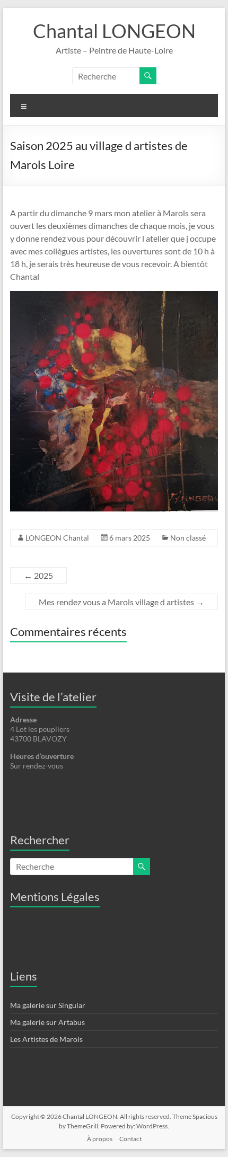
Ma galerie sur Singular (47, 1005)
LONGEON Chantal (57, 537)
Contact (130, 1139)
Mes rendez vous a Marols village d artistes (121, 602)
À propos (99, 1139)
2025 (38, 575)
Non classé (188, 537)
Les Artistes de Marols (46, 1039)
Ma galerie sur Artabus (47, 1022)
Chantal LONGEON (114, 30)
